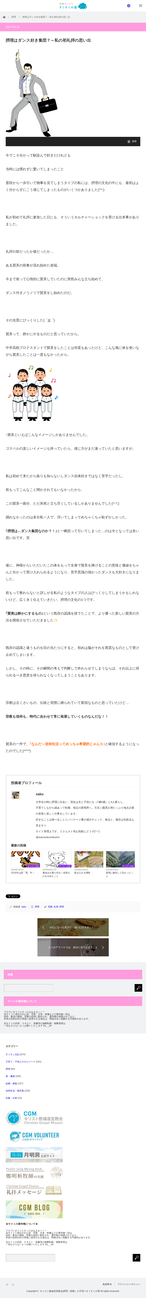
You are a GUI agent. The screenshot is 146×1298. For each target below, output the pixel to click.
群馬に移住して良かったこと (119, 874)
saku (23, 906)
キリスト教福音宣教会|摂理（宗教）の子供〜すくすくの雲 (70, 1291)
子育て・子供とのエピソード (20, 1061)
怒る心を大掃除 (82, 872)
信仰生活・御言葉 (15, 1090)
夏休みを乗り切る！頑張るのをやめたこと (56, 874)
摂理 (134, 141)
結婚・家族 (97, 866)
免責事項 (107, 1284)
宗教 (50, 906)
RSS (13, 1284)
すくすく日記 (33, 866)
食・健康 (10, 1076)
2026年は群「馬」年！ (23, 872)
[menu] (129, 5)
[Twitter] (7, 1284)
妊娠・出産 (11, 1098)
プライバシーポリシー (128, 1284)
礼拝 (56, 906)
